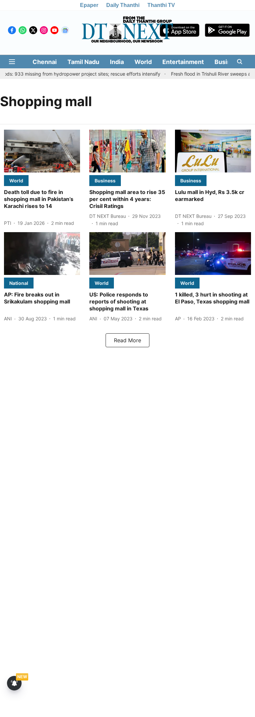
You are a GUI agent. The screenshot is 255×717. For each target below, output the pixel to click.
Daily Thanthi (122, 5)
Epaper (89, 5)
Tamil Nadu (83, 61)
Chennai (45, 61)
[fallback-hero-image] (42, 151)
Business (227, 61)
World (143, 61)
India (117, 61)
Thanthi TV (161, 5)
